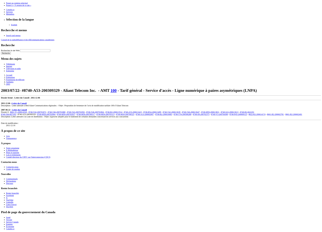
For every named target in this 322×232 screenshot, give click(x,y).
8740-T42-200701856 (76, 112)
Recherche (6, 53)
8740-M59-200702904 (46, 114)
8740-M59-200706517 (86, 114)
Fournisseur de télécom (15, 80)
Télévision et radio (13, 69)
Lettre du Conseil (19, 103)
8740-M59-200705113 (105, 114)
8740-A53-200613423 (133, 112)
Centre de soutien (13, 169)
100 (114, 90)
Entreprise (10, 71)
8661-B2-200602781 (275, 114)
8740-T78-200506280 (182, 114)
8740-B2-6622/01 (247, 112)
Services (9, 12)
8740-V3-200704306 (219, 114)
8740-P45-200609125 (238, 114)
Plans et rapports (12, 153)
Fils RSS (9, 207)
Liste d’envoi (11, 204)
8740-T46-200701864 (95, 112)
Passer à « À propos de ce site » (18, 5)
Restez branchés (12, 193)
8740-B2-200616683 (163, 114)
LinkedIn (9, 202)
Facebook (10, 195)
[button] (13, 35)
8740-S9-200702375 (201, 114)
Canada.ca (10, 10)
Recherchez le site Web (10, 50)
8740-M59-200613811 (210, 112)
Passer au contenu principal (17, 3)
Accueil (9, 75)
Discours (9, 183)
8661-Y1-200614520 (18, 112)
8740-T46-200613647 (191, 112)
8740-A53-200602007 (145, 114)
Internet (9, 66)
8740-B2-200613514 (114, 112)
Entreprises (10, 77)
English (14, 25)
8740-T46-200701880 (56, 112)
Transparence (11, 138)
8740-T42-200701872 (37, 112)
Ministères (10, 14)
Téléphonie (10, 64)
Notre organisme (12, 148)
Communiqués (12, 179)
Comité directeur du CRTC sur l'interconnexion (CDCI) (28, 157)
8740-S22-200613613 (229, 112)
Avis (8, 136)
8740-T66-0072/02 (8, 114)
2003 (8, 84)
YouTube (9, 200)
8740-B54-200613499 (152, 112)
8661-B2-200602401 (293, 114)
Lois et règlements (13, 155)
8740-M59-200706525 (125, 114)
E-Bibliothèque (12, 150)
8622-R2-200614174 (257, 114)
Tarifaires (9, 82)
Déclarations (11, 181)
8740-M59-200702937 (66, 114)
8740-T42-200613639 (171, 112)
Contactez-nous (12, 167)
